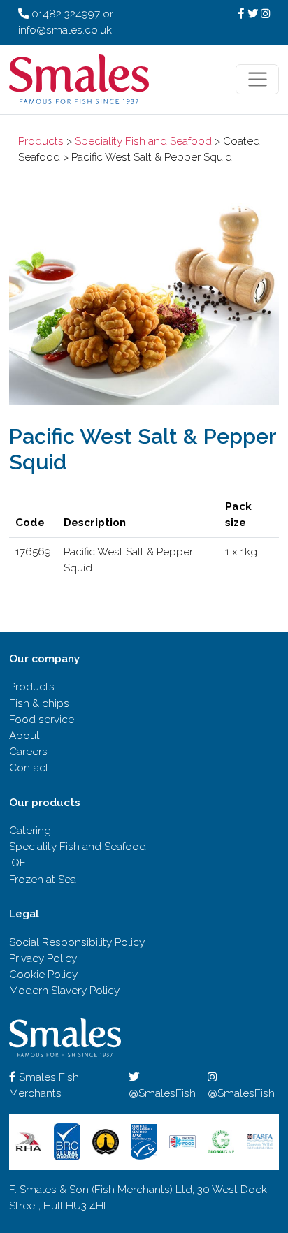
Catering (30, 830)
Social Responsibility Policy (77, 942)
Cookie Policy (43, 974)
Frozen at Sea (42, 879)
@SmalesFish (162, 1093)
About (24, 735)
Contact (29, 767)
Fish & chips (39, 703)
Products (41, 141)
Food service (41, 719)
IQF (17, 862)
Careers (28, 751)
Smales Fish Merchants (44, 1085)
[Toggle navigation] (257, 79)
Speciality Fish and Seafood (143, 141)
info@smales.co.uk (65, 30)
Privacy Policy (43, 958)
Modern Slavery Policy (64, 990)
